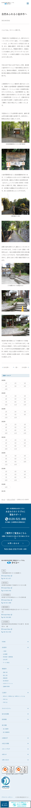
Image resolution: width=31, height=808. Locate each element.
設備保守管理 (6, 686)
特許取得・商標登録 (8, 656)
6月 (25, 386)
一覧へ (16, 367)
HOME (4, 641)
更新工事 (5, 672)
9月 (25, 402)
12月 (6, 389)
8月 (15, 402)
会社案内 (4, 647)
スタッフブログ (11, 499)
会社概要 (5, 654)
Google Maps (6, 575)
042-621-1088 (7, 602)
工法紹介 (4, 692)
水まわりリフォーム (8, 683)
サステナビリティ (6, 708)
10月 (6, 404)
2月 (15, 383)
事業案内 (4, 668)
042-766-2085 (7, 617)
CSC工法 (5, 702)
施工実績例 (5, 728)
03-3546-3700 (7, 590)
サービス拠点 (6, 662)
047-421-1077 (7, 578)
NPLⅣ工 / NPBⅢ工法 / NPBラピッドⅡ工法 (14, 696)
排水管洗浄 (5, 680)
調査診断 (5, 678)
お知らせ (4, 754)
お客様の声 (5, 738)
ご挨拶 (4, 651)
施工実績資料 (6, 732)
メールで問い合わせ (5, 804)
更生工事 (5, 675)
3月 (25, 383)
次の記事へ (25, 367)
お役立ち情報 (5, 743)
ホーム (3, 499)
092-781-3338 (7, 632)
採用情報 (4, 719)
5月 (15, 386)
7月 (6, 402)
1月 (6, 383)
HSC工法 (5, 699)
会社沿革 (5, 659)
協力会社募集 (5, 714)
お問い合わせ (5, 759)
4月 (6, 386)
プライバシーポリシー (7, 797)
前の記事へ (6, 367)
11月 (15, 404)
